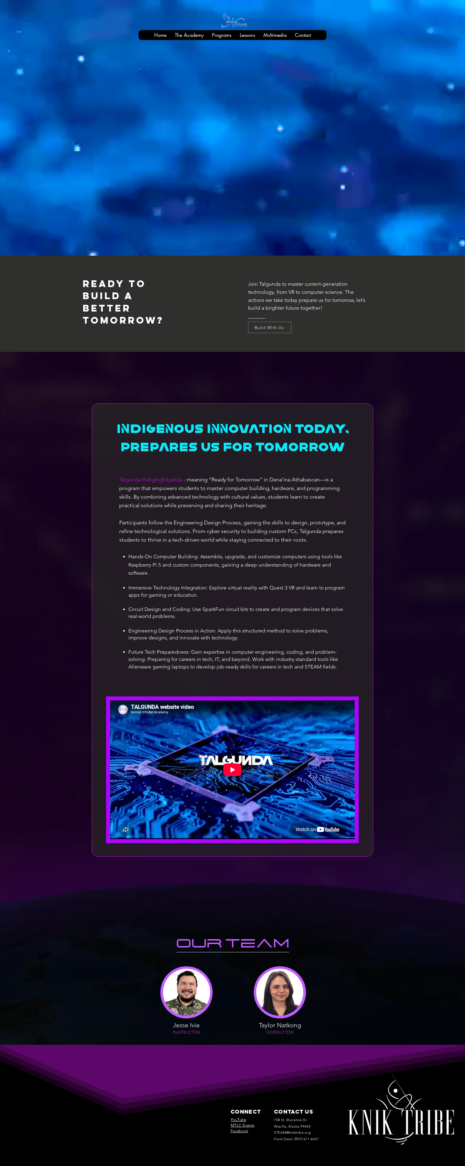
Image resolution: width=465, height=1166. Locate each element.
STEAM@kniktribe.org (292, 1133)
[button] (189, 35)
